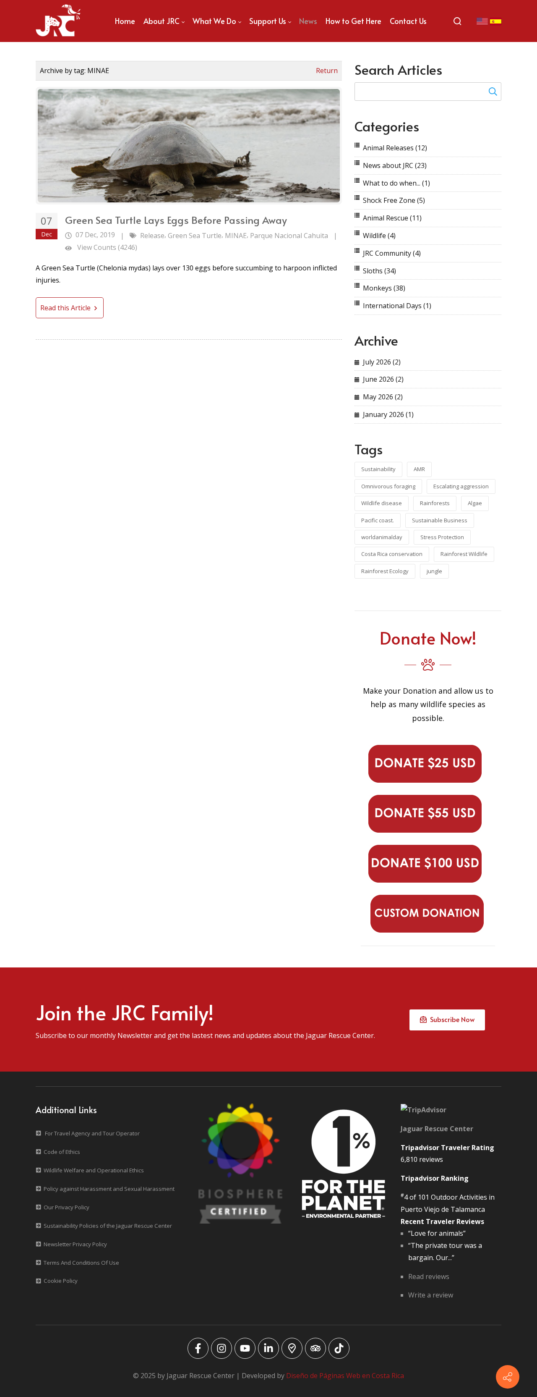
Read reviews (428, 1276)
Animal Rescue (392, 218)
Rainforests (435, 503)
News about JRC (395, 165)
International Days (397, 305)
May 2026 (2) (383, 396)
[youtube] (245, 1348)
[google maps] (292, 1348)
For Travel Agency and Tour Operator (92, 1133)
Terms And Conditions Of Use (81, 1262)
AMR (419, 469)
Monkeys (384, 288)
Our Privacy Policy (66, 1207)
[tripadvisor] (315, 1348)
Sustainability (378, 469)
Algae (475, 503)
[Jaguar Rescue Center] (58, 21)
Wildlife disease (381, 503)
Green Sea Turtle (195, 235)
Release (152, 235)
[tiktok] (338, 1348)
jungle (434, 571)
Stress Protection (442, 537)
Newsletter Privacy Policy (75, 1244)
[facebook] (198, 1348)
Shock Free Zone (394, 200)
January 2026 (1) (388, 414)
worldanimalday (381, 537)
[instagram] (221, 1348)
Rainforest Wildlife (464, 554)
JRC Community (392, 253)
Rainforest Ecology (385, 571)
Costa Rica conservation (391, 554)
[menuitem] (125, 21)
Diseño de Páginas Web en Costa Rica (345, 1375)
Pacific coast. (377, 520)
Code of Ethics (62, 1152)
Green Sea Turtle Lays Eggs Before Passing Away (176, 220)
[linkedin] (268, 1348)
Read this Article (66, 307)
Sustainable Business (439, 520)
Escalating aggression (461, 486)
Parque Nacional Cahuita (289, 235)
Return (327, 70)
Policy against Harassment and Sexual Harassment (109, 1189)
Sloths (379, 270)
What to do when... (396, 183)
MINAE (236, 235)
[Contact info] (507, 1377)
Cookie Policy (61, 1280)
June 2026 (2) (383, 379)
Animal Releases (395, 147)
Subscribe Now (450, 1019)
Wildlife (379, 235)
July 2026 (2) (382, 362)
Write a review (430, 1295)
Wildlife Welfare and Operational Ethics (94, 1170)
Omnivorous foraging (388, 486)
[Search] (457, 21)
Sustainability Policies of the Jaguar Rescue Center (108, 1225)
